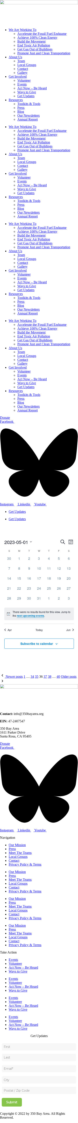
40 (58, 676)
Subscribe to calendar (36, 643)
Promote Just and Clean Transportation (43, 53)
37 (45, 676)
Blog (20, 111)
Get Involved (18, 76)
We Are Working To (22, 30)
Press (20, 108)
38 (49, 676)
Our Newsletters (28, 115)
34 (32, 676)
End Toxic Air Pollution (33, 45)
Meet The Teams (20, 853)
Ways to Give (26, 92)
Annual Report (27, 119)
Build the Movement (31, 41)
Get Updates (25, 96)
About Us (15, 57)
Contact (22, 69)
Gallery (22, 72)
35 (36, 676)
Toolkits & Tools (28, 104)
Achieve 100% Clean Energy (37, 37)
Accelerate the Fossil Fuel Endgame (42, 33)
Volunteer (24, 80)
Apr (10, 630)
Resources (16, 100)
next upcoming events (30, 616)
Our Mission (17, 845)
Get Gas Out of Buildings (34, 49)
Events (22, 84)
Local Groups (26, 65)
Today (39, 630)
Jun (68, 630)
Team (21, 61)
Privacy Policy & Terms (25, 864)
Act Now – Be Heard (32, 88)
